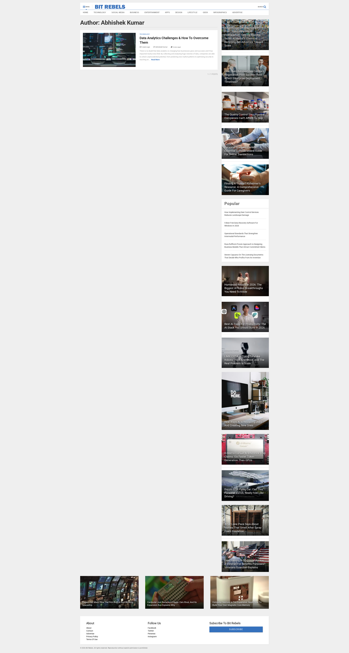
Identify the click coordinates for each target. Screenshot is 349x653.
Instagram (152, 636)
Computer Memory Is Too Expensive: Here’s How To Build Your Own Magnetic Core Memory (236, 603)
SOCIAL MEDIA (118, 12)
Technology (145, 34)
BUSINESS (134, 12)
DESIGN (178, 12)
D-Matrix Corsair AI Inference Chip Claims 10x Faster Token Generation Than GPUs (245, 456)
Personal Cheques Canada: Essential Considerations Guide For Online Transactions (243, 151)
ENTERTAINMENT (152, 12)
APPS (167, 12)
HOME (85, 12)
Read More (155, 60)
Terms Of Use (91, 639)
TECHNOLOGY (100, 12)
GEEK (205, 12)
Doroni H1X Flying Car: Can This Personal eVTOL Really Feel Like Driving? (244, 493)
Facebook (152, 628)
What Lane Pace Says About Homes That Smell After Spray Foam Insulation (242, 527)
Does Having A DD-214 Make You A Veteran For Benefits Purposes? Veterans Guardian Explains (244, 564)
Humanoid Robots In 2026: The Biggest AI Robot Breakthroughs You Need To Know (243, 288)
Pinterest (151, 634)
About (88, 628)
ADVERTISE (237, 12)
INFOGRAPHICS (220, 12)
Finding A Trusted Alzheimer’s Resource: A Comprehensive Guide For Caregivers (242, 187)
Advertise (90, 634)
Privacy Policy (92, 636)
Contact (89, 631)
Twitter (151, 631)
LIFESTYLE (192, 12)
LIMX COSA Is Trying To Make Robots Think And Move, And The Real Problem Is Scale (244, 360)
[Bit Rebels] (108, 8)
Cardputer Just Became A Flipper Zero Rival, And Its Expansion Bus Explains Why (172, 603)
